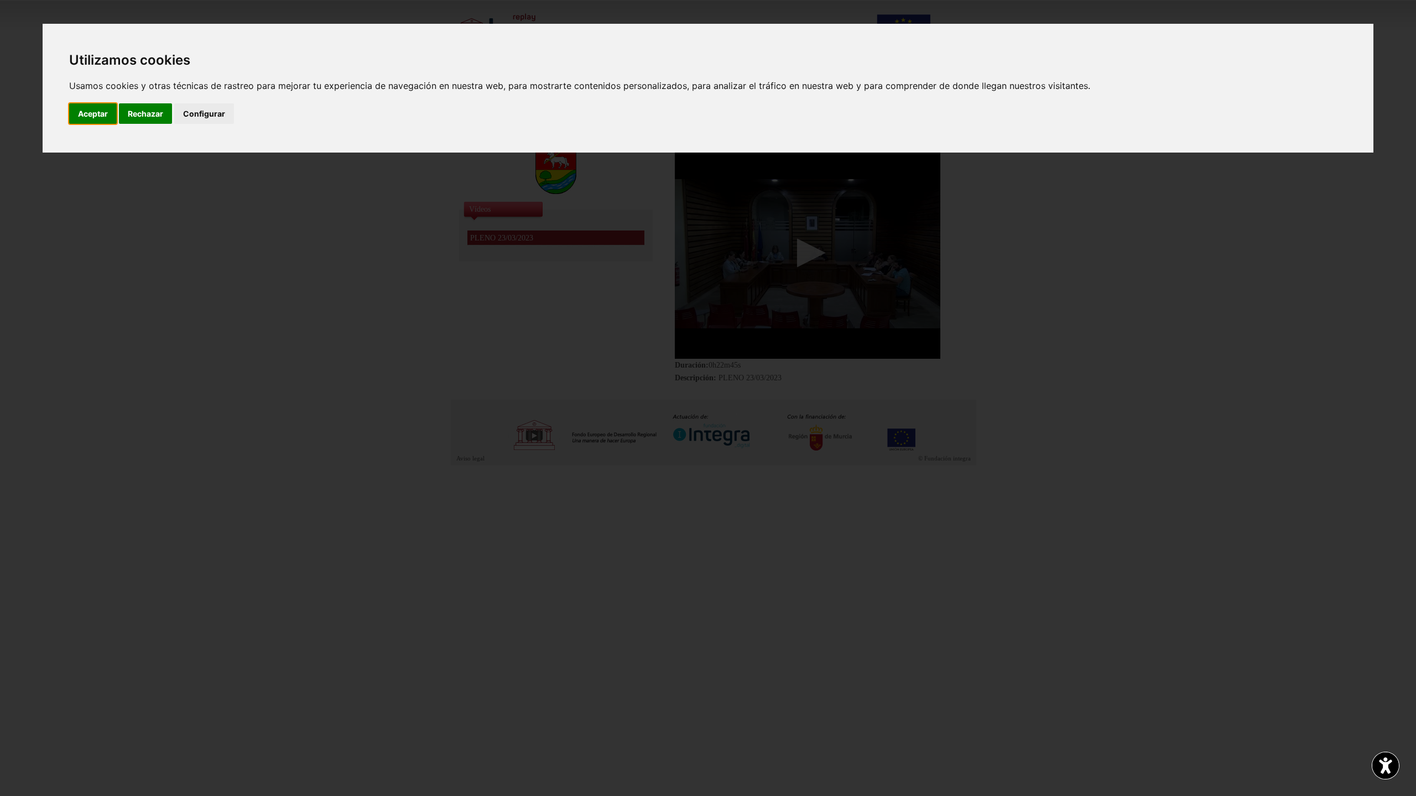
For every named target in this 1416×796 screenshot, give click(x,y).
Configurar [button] (204, 113)
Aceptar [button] (93, 113)
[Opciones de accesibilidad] (1385, 765)
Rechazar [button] (145, 113)
